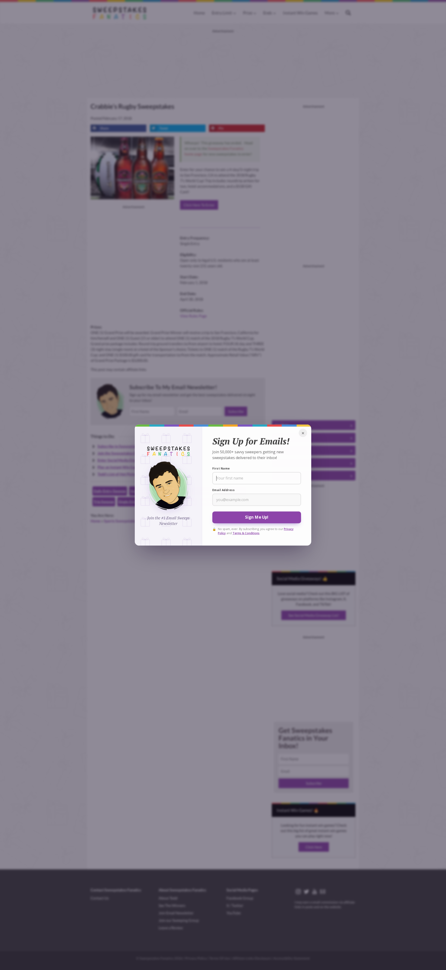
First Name (221, 468)
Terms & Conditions (246, 533)
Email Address (223, 490)
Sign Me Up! (257, 517)
